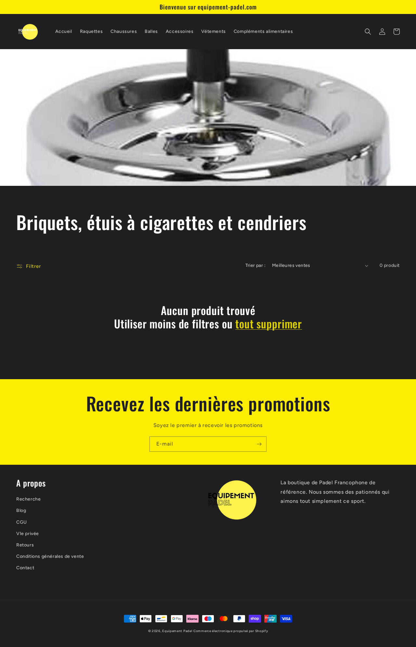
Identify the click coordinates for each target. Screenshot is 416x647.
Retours (25, 545)
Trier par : (255, 265)
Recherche (28, 499)
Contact (25, 568)
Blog (21, 510)
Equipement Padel (177, 631)
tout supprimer (268, 323)
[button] (368, 31)
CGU (21, 522)
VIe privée (27, 533)
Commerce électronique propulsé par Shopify (230, 631)
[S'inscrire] (259, 444)
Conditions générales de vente (50, 556)
